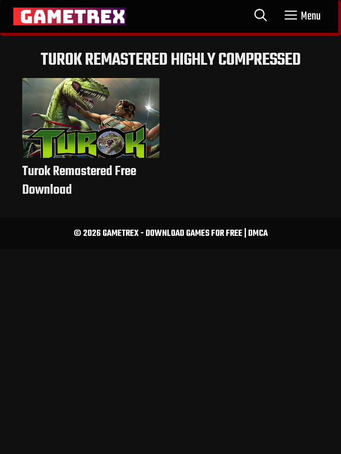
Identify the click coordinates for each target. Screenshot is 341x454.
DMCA (258, 233)
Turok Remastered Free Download (79, 180)
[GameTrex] (69, 16)
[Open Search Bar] (261, 16)
